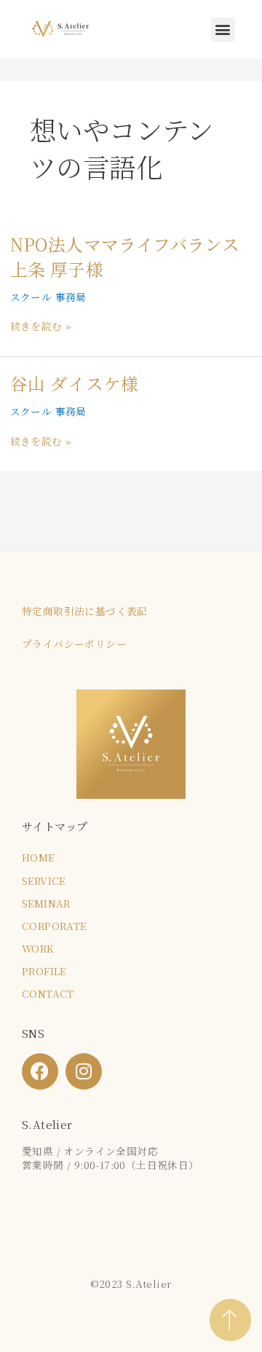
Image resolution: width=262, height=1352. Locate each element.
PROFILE (44, 971)
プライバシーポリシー (74, 643)
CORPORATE (54, 925)
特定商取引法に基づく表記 (85, 610)
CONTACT (48, 993)
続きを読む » (41, 326)
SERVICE (44, 880)
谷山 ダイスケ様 (74, 383)
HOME (38, 857)
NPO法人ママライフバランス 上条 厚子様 (125, 256)
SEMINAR (46, 903)
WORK (38, 948)
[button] (223, 29)
